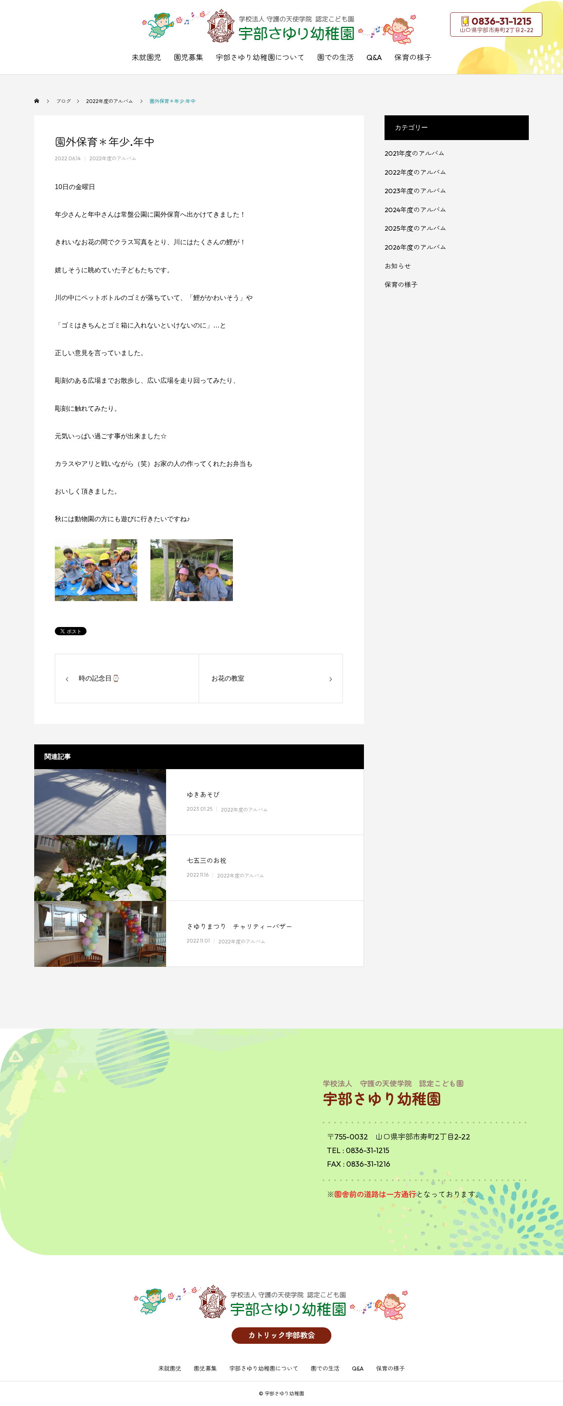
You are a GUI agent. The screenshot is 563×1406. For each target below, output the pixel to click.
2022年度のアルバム (112, 158)
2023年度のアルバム (415, 191)
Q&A (374, 57)
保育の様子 (413, 57)
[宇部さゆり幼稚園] (281, 26)
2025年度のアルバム (415, 228)
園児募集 (188, 57)
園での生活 (335, 57)
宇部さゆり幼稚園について (260, 57)
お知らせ (398, 266)
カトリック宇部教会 (281, 1335)
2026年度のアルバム (415, 247)
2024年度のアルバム (415, 210)
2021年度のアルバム (415, 153)
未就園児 (146, 57)
